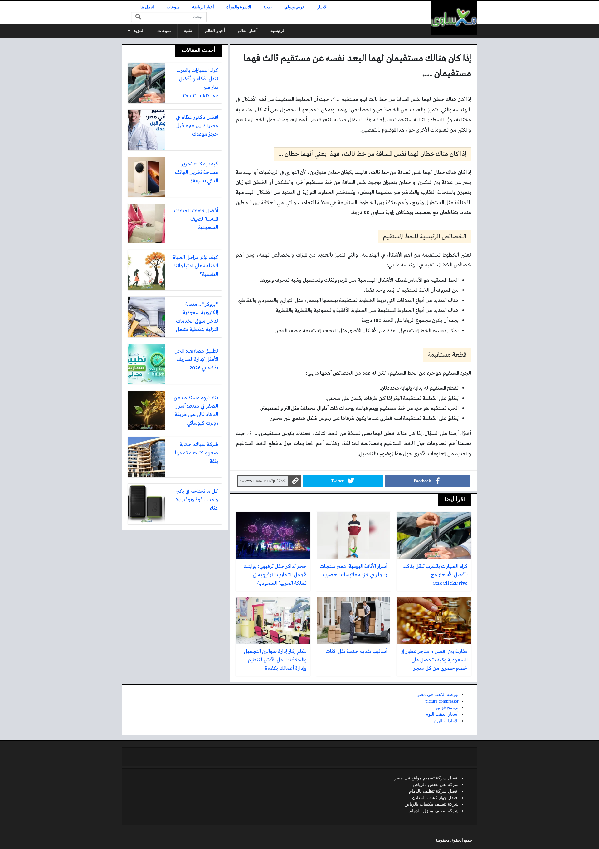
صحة (268, 7)
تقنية (188, 30)
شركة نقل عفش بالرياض (436, 784)
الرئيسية (277, 30)
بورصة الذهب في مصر (438, 694)
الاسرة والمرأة (238, 7)
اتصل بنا (147, 7)
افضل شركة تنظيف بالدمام (434, 791)
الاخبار (322, 7)
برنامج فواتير (447, 707)
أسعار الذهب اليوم (442, 714)
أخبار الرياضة (203, 7)
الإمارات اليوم (446, 720)
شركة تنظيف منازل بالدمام (434, 810)
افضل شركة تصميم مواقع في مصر (426, 778)
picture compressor (442, 701)
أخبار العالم (248, 30)
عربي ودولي (294, 7)
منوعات (173, 7)
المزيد (139, 30)
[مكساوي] (454, 18)
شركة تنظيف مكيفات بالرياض (431, 804)
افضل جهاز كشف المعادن (435, 797)
